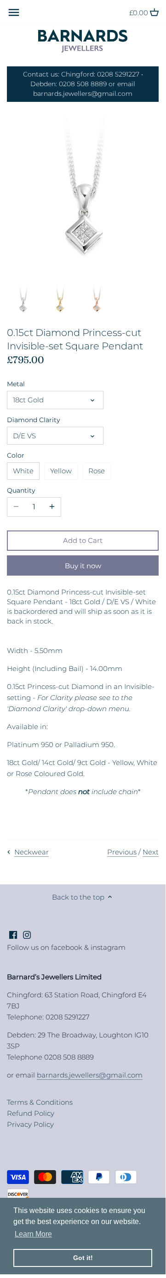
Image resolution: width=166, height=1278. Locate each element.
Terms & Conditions (40, 1102)
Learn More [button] (33, 1234)
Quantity (21, 490)
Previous (122, 852)
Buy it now (83, 565)
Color (15, 455)
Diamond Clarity (33, 420)
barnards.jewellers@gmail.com (90, 1075)
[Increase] (52, 507)
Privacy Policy (30, 1124)
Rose (96, 470)
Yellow (61, 470)
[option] (23, 299)
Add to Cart (83, 540)
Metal (16, 384)
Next (151, 852)
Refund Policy (30, 1113)
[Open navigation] (14, 12)
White (23, 470)
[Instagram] (27, 934)
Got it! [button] (83, 1257)
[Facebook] (13, 934)
